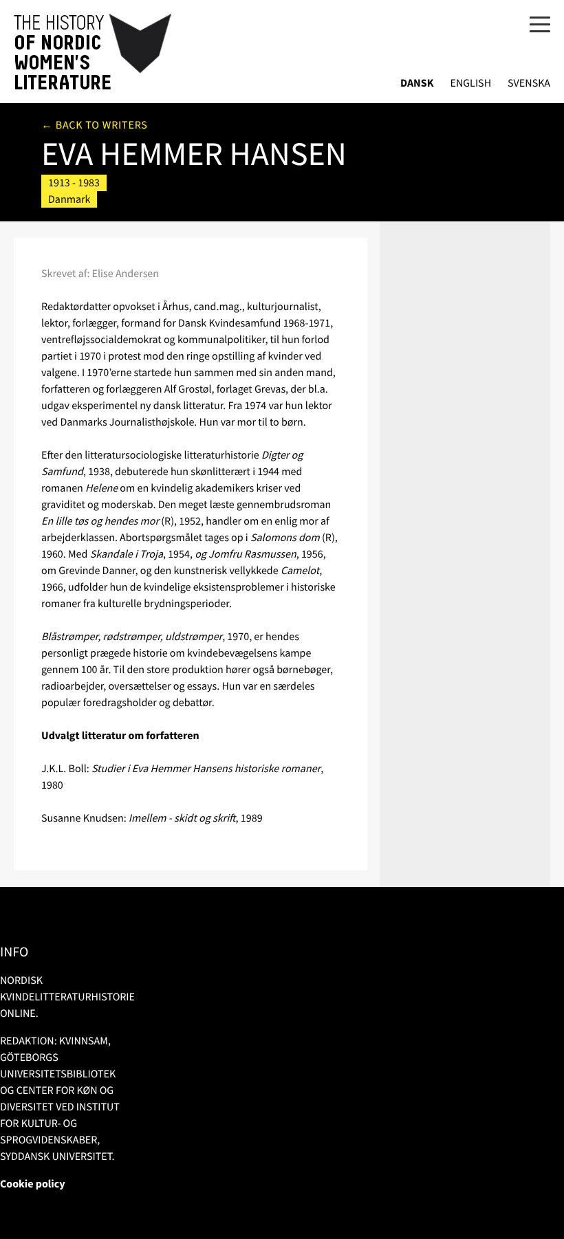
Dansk (417, 83)
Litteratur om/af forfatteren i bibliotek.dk (457, 180)
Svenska (529, 83)
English (470, 83)
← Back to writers (94, 125)
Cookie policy (32, 1184)
